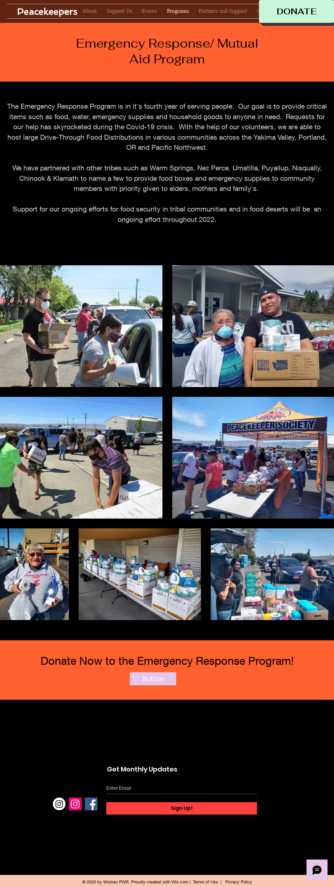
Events (270, 806)
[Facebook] (91, 804)
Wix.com (180, 881)
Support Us (275, 793)
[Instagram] (59, 804)
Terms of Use (205, 881)
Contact (272, 819)
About (269, 781)
